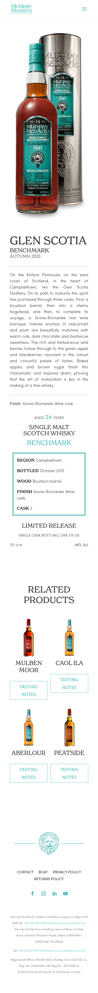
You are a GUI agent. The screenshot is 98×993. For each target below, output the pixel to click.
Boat (43, 872)
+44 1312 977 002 (28, 950)
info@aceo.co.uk (51, 950)
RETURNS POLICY (49, 879)
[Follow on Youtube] (65, 893)
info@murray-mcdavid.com (67, 923)
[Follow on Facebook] (32, 893)
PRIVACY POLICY (67, 872)
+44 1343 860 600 (35, 923)
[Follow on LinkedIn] (54, 893)
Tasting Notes (29, 690)
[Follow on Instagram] (43, 893)
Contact (25, 872)
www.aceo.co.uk (74, 950)
